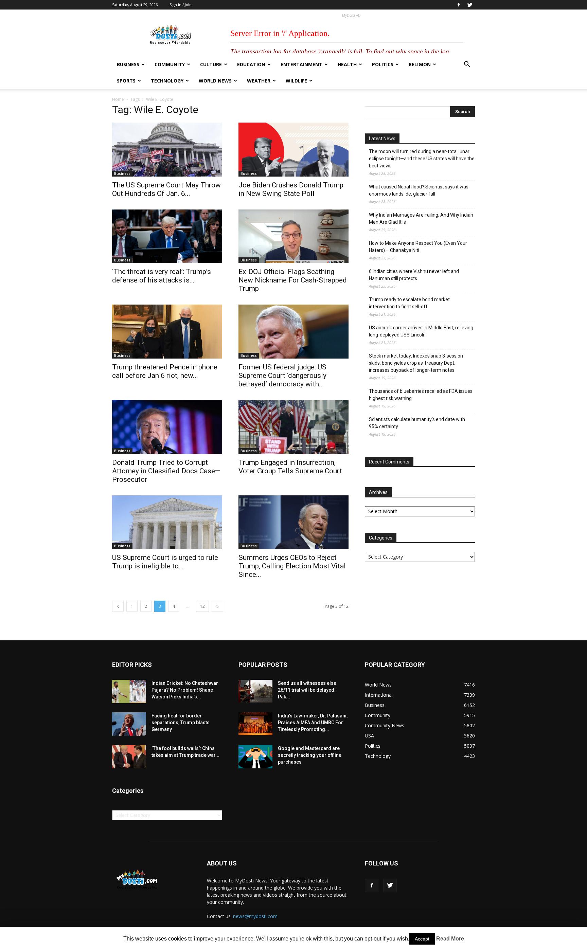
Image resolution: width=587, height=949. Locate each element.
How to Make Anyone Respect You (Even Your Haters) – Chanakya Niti (418, 246)
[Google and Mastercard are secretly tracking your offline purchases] (255, 756)
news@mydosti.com (255, 916)
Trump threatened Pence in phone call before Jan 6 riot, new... (164, 371)
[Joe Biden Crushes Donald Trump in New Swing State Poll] (293, 150)
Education (251, 64)
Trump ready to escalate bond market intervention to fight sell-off (409, 303)
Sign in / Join (181, 4)
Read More (450, 939)
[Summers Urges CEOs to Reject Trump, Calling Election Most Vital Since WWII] (293, 522)
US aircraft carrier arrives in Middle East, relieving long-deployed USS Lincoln (421, 331)
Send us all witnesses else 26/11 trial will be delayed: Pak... (307, 689)
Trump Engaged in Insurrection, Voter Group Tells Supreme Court (290, 466)
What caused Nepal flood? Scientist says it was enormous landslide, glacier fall (418, 190)
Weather (258, 80)
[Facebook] (458, 5)
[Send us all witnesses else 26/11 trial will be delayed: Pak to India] (255, 691)
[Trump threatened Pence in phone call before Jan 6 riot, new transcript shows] (167, 332)
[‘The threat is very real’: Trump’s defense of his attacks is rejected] (167, 236)
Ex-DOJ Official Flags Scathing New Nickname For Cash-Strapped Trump (292, 280)
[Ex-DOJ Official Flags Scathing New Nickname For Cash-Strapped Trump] (293, 236)
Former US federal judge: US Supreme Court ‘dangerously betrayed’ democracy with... (282, 375)
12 (202, 606)
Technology (167, 80)
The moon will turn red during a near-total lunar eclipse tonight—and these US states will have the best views (422, 158)
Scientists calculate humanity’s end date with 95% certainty (417, 423)
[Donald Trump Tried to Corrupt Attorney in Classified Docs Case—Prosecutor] (167, 427)
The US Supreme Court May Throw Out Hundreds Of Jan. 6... (166, 189)
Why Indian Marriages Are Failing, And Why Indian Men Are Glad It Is (421, 218)
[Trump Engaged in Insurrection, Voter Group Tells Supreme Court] (293, 427)
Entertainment (301, 64)
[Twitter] (470, 5)
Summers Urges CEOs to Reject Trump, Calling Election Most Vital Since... (292, 566)
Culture (211, 64)
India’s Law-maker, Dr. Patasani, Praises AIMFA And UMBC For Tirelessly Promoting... (313, 722)
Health (347, 64)
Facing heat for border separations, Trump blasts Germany (181, 722)
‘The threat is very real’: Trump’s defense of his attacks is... (161, 276)
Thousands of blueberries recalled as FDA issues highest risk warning (421, 394)
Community (170, 64)
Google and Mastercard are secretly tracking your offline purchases (309, 755)
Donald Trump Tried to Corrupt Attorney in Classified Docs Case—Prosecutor (166, 470)
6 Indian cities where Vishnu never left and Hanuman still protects (414, 275)
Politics (382, 64)
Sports (126, 80)
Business (128, 64)
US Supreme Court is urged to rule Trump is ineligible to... (165, 561)
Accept (422, 939)
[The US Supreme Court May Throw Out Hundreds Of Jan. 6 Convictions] (167, 150)
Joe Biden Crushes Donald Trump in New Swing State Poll (290, 189)
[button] (467, 65)
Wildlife (296, 80)
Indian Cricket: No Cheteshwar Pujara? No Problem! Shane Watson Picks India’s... (185, 689)
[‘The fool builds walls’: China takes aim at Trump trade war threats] (129, 756)
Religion (420, 64)
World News (215, 80)
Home (118, 99)
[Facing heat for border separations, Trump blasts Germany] (129, 724)
